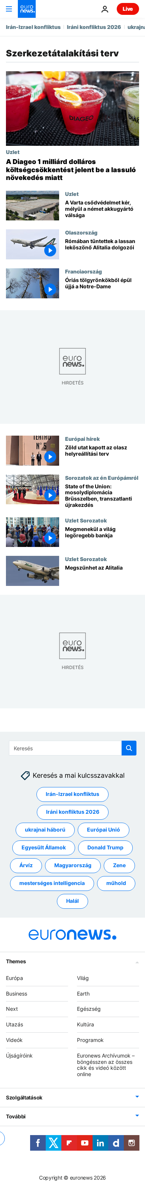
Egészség (89, 1009)
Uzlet (13, 152)
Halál (72, 901)
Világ (83, 978)
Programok (90, 1040)
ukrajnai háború (45, 830)
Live (128, 9)
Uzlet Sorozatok (86, 520)
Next (12, 1009)
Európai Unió (103, 830)
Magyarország (72, 865)
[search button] (129, 748)
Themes (16, 961)
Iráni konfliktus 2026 (94, 27)
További (16, 1116)
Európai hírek (82, 439)
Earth (83, 993)
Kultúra (85, 1025)
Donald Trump (105, 848)
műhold (116, 883)
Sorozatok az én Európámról (101, 477)
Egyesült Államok (44, 848)
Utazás (14, 1025)
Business (16, 993)
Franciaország (83, 271)
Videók (14, 1040)
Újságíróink (19, 1055)
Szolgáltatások (24, 1097)
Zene (119, 865)
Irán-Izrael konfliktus (33, 27)
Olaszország (81, 232)
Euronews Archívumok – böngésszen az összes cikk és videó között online (106, 1064)
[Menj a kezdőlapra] (27, 9)
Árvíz (26, 865)
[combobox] (72, 748)
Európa (14, 978)
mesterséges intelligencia (52, 883)
